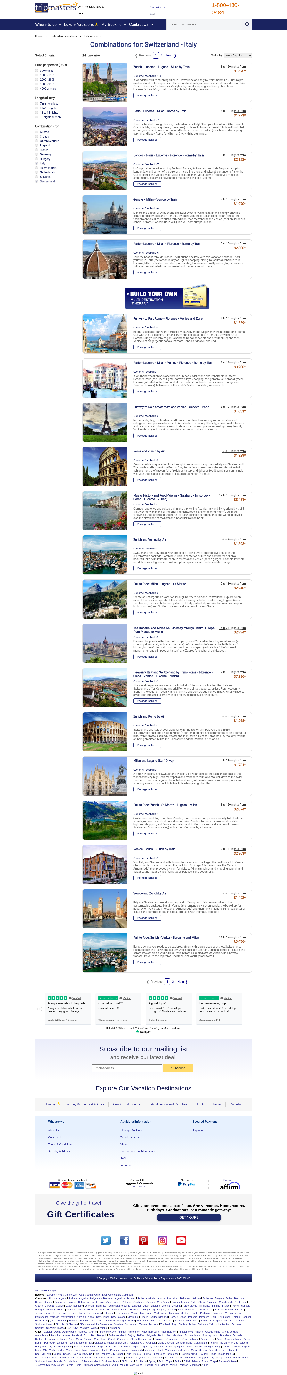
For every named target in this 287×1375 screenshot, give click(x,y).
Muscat (233, 1350)
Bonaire (48, 1302)
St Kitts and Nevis (44, 1324)
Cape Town (100, 1339)
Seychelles (142, 1320)
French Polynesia (241, 1305)
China (201, 1302)
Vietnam (84, 1328)
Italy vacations (93, 36)
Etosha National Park (81, 1342)
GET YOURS (189, 1217)
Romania (73, 1320)
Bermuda (239, 1298)
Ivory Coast (227, 1309)
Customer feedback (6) (146, 208)
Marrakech (137, 1350)
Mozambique (68, 1317)
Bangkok (102, 1335)
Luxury (52, 1104)
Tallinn (178, 1361)
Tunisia (183, 1324)
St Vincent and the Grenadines (96, 1324)
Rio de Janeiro (226, 1354)
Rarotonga (173, 1354)
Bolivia (38, 1302)
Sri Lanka (229, 1320)
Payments (199, 1130)
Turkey (192, 1324)
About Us (54, 1130)
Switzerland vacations (63, 36)
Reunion (62, 1320)
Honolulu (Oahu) (63, 1346)
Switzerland (131, 1324)
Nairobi (57, 1354)
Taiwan (143, 1324)
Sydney (153, 1361)
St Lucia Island (71, 1361)
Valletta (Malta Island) (131, 1365)
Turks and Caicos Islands (96, 1365)
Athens (66, 1335)
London (198, 1346)
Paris (128, 1354)
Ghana (61, 1309)
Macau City (41, 1350)
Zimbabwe (115, 1328)
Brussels (237, 1335)
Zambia (104, 1328)
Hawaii (217, 1104)
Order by (217, 55)
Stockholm (141, 1361)
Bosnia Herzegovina (65, 1302)
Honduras (135, 1309)
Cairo (79, 1339)
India (180, 1309)
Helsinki (213, 1342)
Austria (161, 1298)
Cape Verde (163, 1302)
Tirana (205, 1361)
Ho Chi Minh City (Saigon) (234, 1342)
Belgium (219, 1298)
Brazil (94, 1302)
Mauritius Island (173, 1350)
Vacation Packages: (46, 1290)
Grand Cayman (166, 1342)
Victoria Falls (152, 1365)
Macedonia (146, 1313)
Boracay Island (210, 1335)
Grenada (92, 1309)
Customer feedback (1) (146, 725)
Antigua (199, 1331)
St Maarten (72, 1324)
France (226, 1305)
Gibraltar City (137, 1342)
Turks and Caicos (207, 1324)
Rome (62, 1357)
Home (39, 36)
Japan (38, 1313)
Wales (94, 1328)
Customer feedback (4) (146, 327)
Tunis (78, 1365)
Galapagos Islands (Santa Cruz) (111, 1342)
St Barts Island (240, 1357)
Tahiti (161, 1361)
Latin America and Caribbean (169, 1104)
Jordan (47, 1313)
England (155, 1305)
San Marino (97, 1320)
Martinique (205, 1313)
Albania (53, 1298)
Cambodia (138, 1302)
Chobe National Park (141, 1339)
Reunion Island (189, 1354)
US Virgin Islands (55, 1328)
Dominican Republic (119, 1305)
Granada (151, 1342)
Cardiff (111, 1339)
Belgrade (151, 1335)
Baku (86, 1335)
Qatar (52, 1320)
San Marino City (88, 1357)
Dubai (246, 1339)
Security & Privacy (59, 1151)
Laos (74, 1313)
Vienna (164, 1365)
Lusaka (226, 1346)
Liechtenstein (94, 1313)
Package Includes (147, 95)
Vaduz (115, 1365)
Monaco (239, 1313)
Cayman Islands (180, 1302)
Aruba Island (42, 1335)
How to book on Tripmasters (137, 1151)
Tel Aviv (196, 1361)
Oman (183, 1317)
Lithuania (109, 1313)
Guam (102, 1309)
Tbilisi (187, 1361)
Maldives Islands (99, 1350)
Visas (123, 1144)
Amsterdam (134, 1331)
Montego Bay (206, 1350)
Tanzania (154, 1324)
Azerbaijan (172, 1298)
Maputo (125, 1350)
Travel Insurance (130, 1137)
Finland (216, 1305)
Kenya (56, 1313)
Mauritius (218, 1313)
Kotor (109, 1346)
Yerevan (183, 1365)
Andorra (73, 1298)
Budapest (53, 1339)
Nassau (67, 1354)
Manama (114, 1350)
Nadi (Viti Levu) (43, 1354)
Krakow (118, 1346)
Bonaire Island (193, 1335)
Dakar (204, 1339)
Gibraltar (71, 1309)
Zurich (204, 1365)
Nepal (91, 1317)
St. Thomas (128, 1361)
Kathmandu (90, 1346)
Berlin (161, 1335)
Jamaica (239, 1309)
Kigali (101, 1346)
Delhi (212, 1339)
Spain (219, 1320)
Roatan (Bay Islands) (46, 1357)
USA (200, 1104)
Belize (229, 1298)
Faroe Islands (190, 1305)
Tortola (69, 1365)
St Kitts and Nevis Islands (48, 1361)
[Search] (247, 24)
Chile (193, 1302)
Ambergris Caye (107, 1331)
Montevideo (221, 1350)
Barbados (208, 1298)
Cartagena (122, 1339)
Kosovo (66, 1313)
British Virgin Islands (109, 1302)
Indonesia (190, 1309)
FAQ (123, 1158)
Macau (134, 1313)
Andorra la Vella (150, 1331)
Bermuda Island (174, 1335)
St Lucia (60, 1324)
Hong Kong (149, 1309)
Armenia (131, 1298)
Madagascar (160, 1313)
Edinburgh (62, 1342)
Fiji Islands (204, 1305)
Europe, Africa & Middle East (62, 1294)
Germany (50, 1309)
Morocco (54, 1317)
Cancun (88, 1339)
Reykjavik (204, 1354)
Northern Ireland (159, 1317)
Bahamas (185, 1298)
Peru (214, 1317)
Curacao (49, 1305)
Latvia (82, 1313)
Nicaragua (133, 1317)
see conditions (138, 1186)
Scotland (110, 1320)
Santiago (158, 1357)
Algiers (93, 1331)
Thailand (165, 1324)
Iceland (172, 1309)
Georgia (39, 1309)
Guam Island (201, 1342)
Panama (192, 1317)
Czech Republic (74, 1305)
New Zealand (118, 1317)
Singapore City (206, 1357)
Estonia (166, 1305)
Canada (235, 1104)
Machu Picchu (56, 1350)
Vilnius (173, 1365)
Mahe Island (81, 1350)
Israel (210, 1309)
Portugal (246, 1317)
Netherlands (102, 1317)
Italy (217, 1309)
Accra (57, 1331)
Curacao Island (190, 1339)
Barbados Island (117, 1335)
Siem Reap (190, 1357)
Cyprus (60, 1305)
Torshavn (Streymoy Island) (49, 1365)
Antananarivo (186, 1331)
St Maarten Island (90, 1361)
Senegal (121, 1320)
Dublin (38, 1342)
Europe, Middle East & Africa (84, 1104)
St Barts (240, 1320)
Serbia (131, 1320)
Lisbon (168, 1346)
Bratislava (225, 1335)
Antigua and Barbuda (101, 1298)
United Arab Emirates (229, 1324)
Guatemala (113, 1309)
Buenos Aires (67, 1339)
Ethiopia (176, 1305)
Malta (195, 1313)
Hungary (161, 1309)
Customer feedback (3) (146, 416)
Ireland (201, 1309)
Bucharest (40, 1339)
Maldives (185, 1313)
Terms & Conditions (60, 1144)
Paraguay (204, 1317)
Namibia (81, 1317)
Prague (137, 1354)
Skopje (219, 1357)
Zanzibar (195, 1365)
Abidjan (48, 1331)
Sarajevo (169, 1357)
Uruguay (39, 1328)
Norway (174, 1317)
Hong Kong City (43, 1346)
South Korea (207, 1320)
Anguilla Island (169, 1331)
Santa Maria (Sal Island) (138, 1357)
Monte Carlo (190, 1350)
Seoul (179, 1357)
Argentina (119, 1298)
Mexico (229, 1313)
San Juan (73, 1357)
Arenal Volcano (230, 1331)
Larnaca (158, 1346)
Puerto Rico (41, 1320)
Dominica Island (233, 1339)
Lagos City (146, 1346)
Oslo (96, 1354)
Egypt (146, 1305)
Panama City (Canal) (112, 1354)
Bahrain (196, 1298)
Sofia (228, 1357)
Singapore (155, 1320)
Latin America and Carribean (117, 1294)
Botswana (83, 1302)
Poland (236, 1317)
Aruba (141, 1298)
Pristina (147, 1354)
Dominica (101, 1305)
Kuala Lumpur (131, 1346)
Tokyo (213, 1361)
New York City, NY (83, 1354)
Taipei (169, 1361)
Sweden (118, 1324)
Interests (125, 1165)
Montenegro (41, 1317)
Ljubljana (179, 1346)
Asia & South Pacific (126, 1104)
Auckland (77, 1335)
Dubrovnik (49, 1342)
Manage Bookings (131, 1130)
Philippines (224, 1317)
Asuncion (56, 1335)
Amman (122, 1331)
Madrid (69, 1350)
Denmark (89, 1305)
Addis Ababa (69, 1331)
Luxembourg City (241, 1346)
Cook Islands (226, 1302)
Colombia (212, 1302)
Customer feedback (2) (146, 548)
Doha (219, 1339)
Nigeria (144, 1317)
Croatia (39, 1305)
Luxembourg (122, 1313)
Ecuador (136, 1305)
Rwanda (84, 1320)
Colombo (159, 1339)
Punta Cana (159, 1354)
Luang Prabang (212, 1346)
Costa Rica (241, 1302)
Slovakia (168, 1320)
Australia (150, 1298)
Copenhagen (173, 1339)
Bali (93, 1335)
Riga (213, 1354)
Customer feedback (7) (146, 120)
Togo (174, 1324)
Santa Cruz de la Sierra (111, 1357)
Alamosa (82, 1331)
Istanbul (78, 1346)
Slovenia (179, 1320)
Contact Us (55, 1137)
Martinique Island (154, 1350)
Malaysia (174, 1313)
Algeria (63, 1298)
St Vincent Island (111, 1361)
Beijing (131, 1335)
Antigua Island (212, 1331)
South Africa (192, 1320)
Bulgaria (126, 1302)
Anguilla (83, 1298)
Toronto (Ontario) (228, 1361)
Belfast (140, 1335)
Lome (189, 1346)
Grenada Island (184, 1342)
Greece (82, 1309)
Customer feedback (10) (147, 75)
